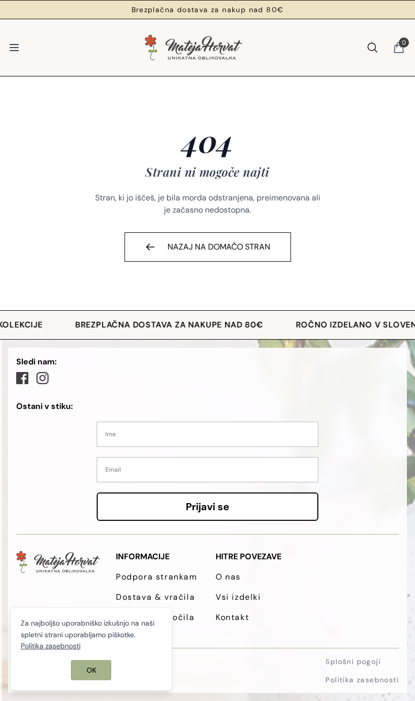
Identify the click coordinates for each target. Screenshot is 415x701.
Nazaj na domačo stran (219, 246)
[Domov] (193, 47)
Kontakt (232, 617)
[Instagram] (42, 378)
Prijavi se (207, 506)
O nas (228, 576)
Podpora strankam (156, 576)
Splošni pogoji (353, 661)
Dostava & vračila (155, 597)
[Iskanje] (372, 48)
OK (91, 670)
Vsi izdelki (238, 597)
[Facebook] (22, 378)
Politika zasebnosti (362, 679)
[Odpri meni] (14, 48)
